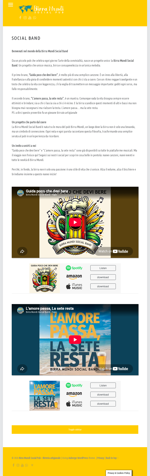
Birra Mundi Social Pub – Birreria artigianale (40, 457)
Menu (10, 4)
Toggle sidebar (75, 429)
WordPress (82, 457)
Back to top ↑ (112, 457)
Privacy (100, 457)
